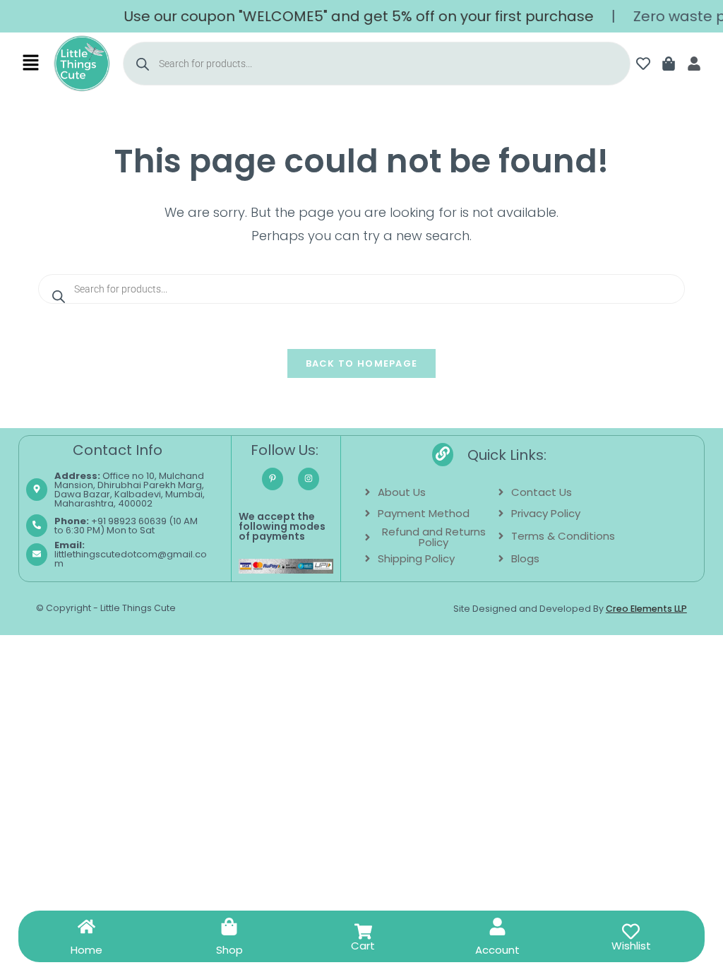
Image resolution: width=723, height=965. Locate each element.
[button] (30, 63)
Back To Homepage (362, 363)
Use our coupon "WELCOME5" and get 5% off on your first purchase (350, 16)
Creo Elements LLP (646, 609)
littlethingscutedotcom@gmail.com (130, 554)
